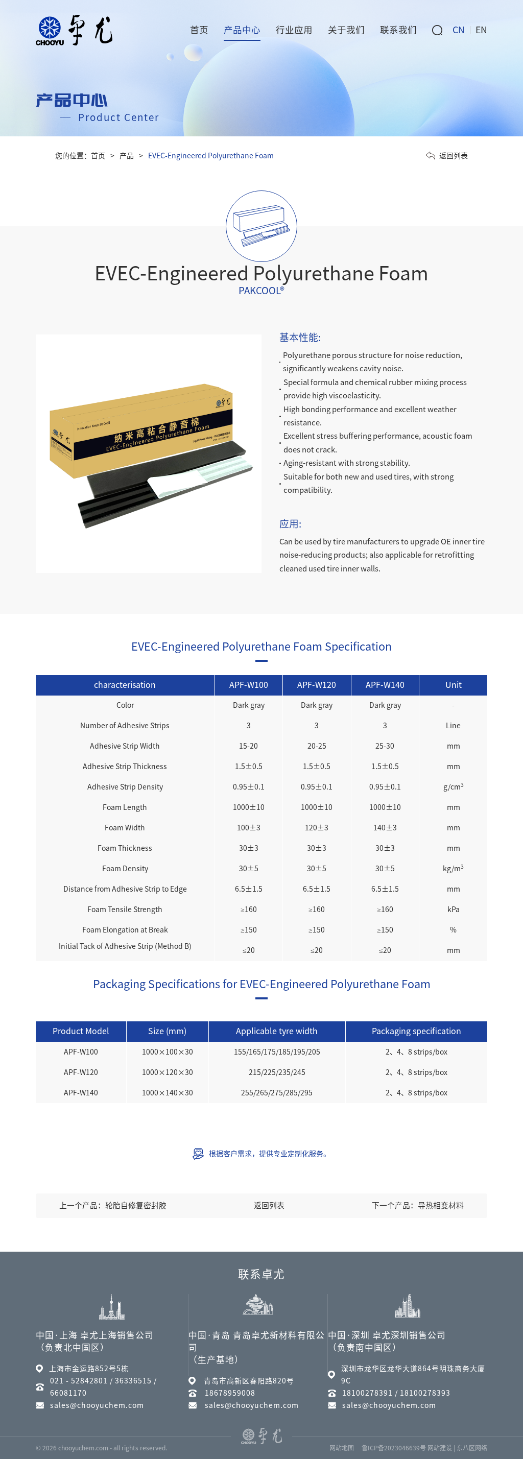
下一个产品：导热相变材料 (418, 1205)
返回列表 (453, 155)
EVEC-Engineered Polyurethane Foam (211, 155)
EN (481, 30)
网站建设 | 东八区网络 (457, 1448)
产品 (127, 155)
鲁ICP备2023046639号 (394, 1448)
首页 (98, 155)
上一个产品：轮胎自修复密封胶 (113, 1205)
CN (459, 30)
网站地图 (341, 1448)
